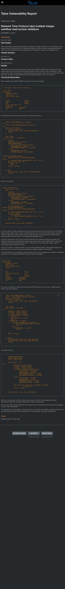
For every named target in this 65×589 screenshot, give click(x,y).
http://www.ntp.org (6, 63)
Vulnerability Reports (19, 433)
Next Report (33, 433)
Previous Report (47, 433)
